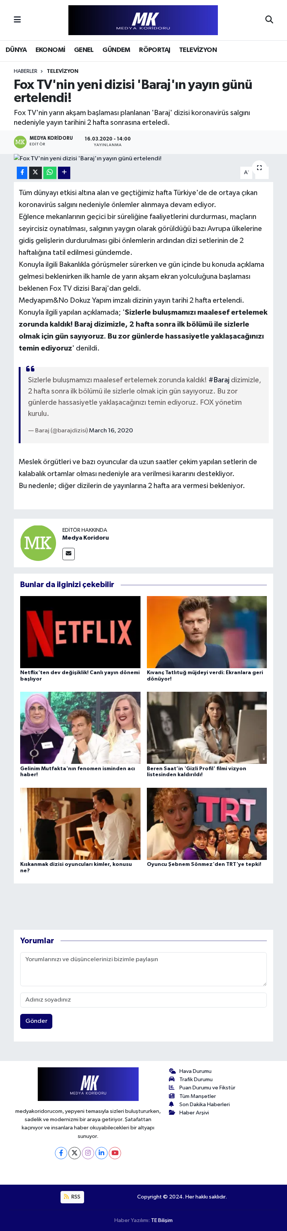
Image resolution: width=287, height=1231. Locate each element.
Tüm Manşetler (197, 1096)
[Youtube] (115, 1153)
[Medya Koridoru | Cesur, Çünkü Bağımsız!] (143, 20)
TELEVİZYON (198, 50)
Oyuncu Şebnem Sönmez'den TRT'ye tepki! (204, 864)
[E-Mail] (68, 554)
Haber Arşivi (194, 1113)
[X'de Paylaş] (35, 173)
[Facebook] (61, 1153)
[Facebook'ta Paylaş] (22, 173)
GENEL (84, 50)
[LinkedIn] (101, 1153)
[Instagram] (88, 1153)
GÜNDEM (116, 50)
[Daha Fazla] (64, 173)
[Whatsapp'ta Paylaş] (49, 173)
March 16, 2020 (111, 431)
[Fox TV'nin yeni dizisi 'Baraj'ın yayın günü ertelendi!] (144, 159)
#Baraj (219, 380)
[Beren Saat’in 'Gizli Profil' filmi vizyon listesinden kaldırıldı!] (207, 728)
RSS (75, 1197)
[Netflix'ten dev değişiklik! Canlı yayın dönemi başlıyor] (80, 632)
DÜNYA (16, 50)
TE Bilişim (162, 1220)
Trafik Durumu (196, 1079)
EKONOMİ (50, 50)
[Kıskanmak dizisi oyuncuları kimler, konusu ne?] (80, 823)
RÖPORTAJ (154, 50)
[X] (74, 1153)
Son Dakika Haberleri (204, 1104)
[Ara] (269, 20)
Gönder (36, 1021)
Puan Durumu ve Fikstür (207, 1087)
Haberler (25, 71)
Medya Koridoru (85, 538)
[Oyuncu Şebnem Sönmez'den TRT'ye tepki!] (207, 823)
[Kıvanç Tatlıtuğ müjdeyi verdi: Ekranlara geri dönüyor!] (207, 632)
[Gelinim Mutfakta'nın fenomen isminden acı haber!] (80, 728)
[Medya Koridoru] (38, 543)
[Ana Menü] (17, 20)
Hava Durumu (195, 1071)
